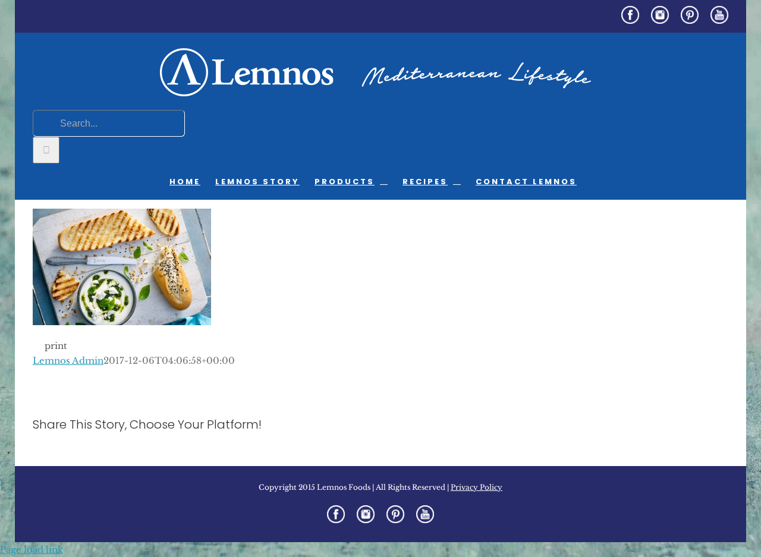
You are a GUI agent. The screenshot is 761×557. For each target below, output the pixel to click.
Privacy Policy (476, 487)
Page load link (31, 549)
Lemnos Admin (68, 360)
